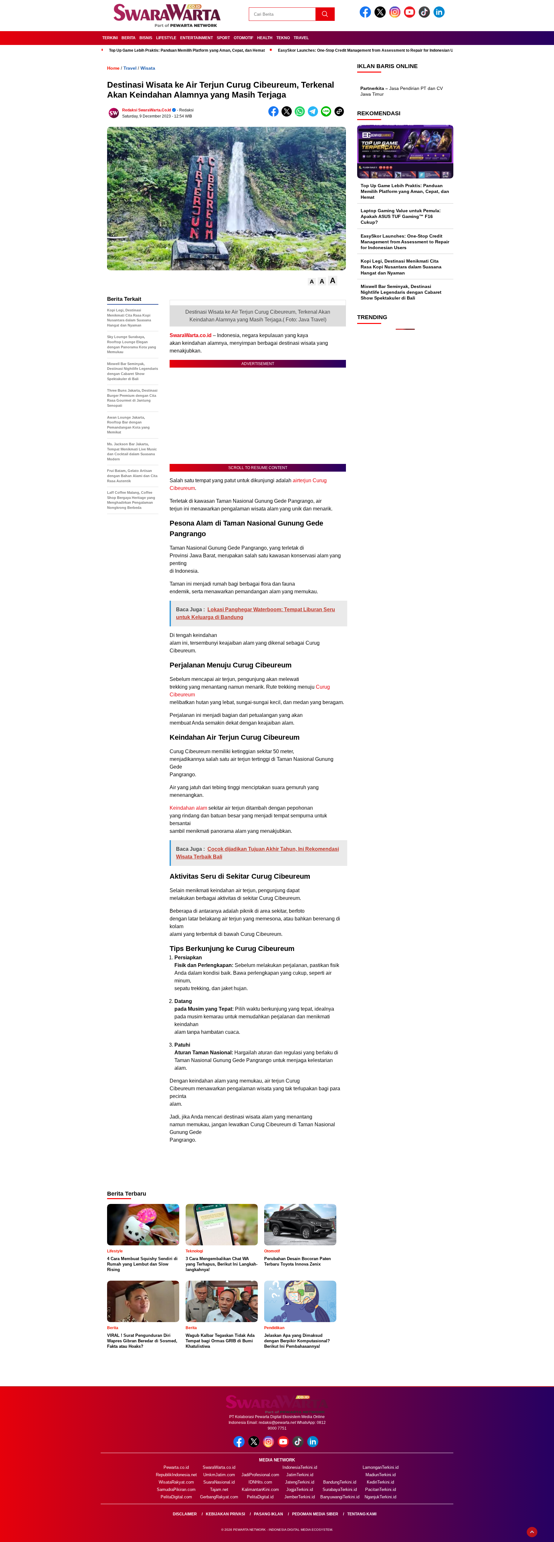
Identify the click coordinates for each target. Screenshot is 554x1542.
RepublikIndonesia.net (176, 1474)
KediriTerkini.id (380, 1482)
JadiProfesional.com (260, 1474)
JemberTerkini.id (299, 1496)
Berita (129, 38)
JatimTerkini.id (299, 1474)
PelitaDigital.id (260, 1496)
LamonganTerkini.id (381, 1467)
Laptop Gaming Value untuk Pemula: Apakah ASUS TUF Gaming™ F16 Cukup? (401, 216)
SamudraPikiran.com (176, 1489)
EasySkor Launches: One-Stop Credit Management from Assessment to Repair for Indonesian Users (370, 50)
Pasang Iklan (268, 1514)
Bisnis (145, 38)
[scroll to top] (532, 1532)
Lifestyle (166, 38)
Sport (223, 38)
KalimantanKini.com (260, 1489)
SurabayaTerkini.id (340, 1489)
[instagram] (396, 16)
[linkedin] (440, 16)
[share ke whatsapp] (301, 115)
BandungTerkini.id (339, 1482)
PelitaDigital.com (176, 1496)
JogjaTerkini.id (299, 1489)
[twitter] (381, 16)
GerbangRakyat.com (219, 1496)
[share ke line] (327, 115)
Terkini (110, 38)
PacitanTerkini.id (380, 1489)
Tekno (283, 38)
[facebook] (366, 16)
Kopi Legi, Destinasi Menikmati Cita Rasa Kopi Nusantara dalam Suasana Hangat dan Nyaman (401, 267)
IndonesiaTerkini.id (299, 1467)
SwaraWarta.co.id (191, 335)
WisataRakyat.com (176, 1482)
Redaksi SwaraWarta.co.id (146, 110)
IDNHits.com (260, 1482)
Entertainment (196, 38)
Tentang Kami (361, 1514)
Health (265, 38)
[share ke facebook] (274, 115)
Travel (301, 38)
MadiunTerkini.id (380, 1474)
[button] (312, 281)
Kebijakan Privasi (225, 1514)
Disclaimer (185, 1514)
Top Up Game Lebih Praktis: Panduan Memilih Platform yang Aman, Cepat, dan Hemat (187, 50)
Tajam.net (219, 1489)
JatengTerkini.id (299, 1482)
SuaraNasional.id (219, 1482)
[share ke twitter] (288, 115)
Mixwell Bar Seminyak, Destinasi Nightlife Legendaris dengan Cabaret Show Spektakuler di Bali (401, 292)
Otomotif (243, 38)
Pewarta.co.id (176, 1467)
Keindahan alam (188, 808)
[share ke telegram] (314, 115)
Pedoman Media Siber (315, 1514)
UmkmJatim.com (219, 1474)
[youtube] (410, 16)
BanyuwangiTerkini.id (339, 1496)
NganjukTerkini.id (380, 1496)
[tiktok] (425, 16)
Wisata (147, 68)
